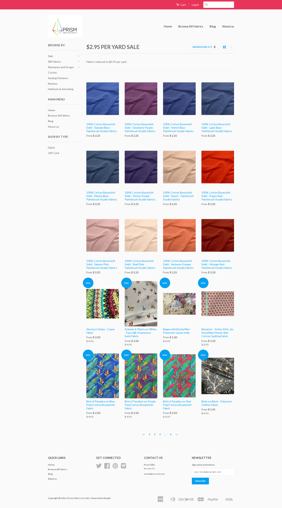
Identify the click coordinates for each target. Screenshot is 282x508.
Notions (53, 83)
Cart (183, 4)
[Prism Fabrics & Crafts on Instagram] (124, 467)
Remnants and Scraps (61, 67)
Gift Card (53, 153)
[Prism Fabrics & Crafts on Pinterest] (115, 467)
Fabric (51, 147)
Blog (212, 26)
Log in (195, 4)
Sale (50, 56)
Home (168, 26)
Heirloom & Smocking (60, 89)
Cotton (52, 72)
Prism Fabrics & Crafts (78, 498)
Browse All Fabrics (190, 26)
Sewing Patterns (58, 78)
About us (228, 26)
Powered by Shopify (101, 498)
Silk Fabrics (54, 61)
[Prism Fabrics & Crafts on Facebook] (107, 467)
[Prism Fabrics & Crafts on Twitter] (99, 467)
